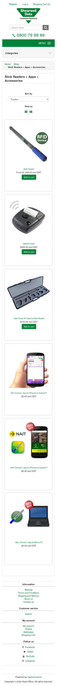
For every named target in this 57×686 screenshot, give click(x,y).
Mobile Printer (29, 243)
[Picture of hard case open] (28, 293)
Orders (28, 628)
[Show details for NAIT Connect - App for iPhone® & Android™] (28, 442)
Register (13, 4)
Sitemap (29, 589)
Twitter (30, 651)
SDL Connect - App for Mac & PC (29, 542)
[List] (30, 111)
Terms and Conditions (28, 592)
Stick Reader (29, 169)
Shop (16, 64)
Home (7, 64)
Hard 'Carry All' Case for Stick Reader (29, 318)
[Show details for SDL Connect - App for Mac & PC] (28, 517)
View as (29, 106)
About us (28, 598)
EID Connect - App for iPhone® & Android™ (29, 393)
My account (28, 625)
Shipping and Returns (28, 595)
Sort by (28, 93)
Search (28, 613)
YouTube (30, 656)
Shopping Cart (41, 4)
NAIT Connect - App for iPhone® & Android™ (29, 467)
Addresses (28, 631)
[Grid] (26, 111)
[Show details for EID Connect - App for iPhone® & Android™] (28, 367)
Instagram (30, 660)
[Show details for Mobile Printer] (28, 218)
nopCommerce (34, 676)
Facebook (30, 647)
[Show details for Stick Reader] (28, 143)
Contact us (28, 601)
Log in (25, 4)
